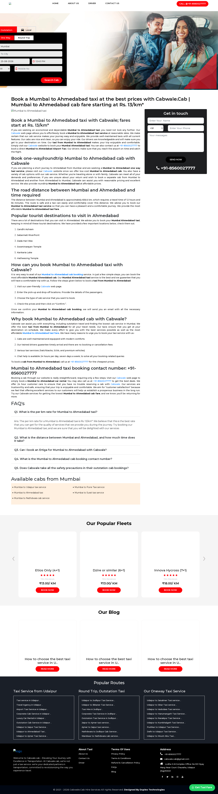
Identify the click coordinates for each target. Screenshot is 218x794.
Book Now (47, 590)
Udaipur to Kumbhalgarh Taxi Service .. (166, 722)
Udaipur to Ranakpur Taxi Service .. (164, 718)
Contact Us (112, 3)
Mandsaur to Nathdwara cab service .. (100, 736)
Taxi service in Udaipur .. (28, 700)
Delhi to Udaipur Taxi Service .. (162, 731)
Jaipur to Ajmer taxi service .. (96, 722)
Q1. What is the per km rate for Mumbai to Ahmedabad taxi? (55, 412)
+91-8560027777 (128, 145)
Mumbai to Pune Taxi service (90, 487)
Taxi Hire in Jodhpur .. (92, 709)
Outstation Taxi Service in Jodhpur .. (99, 718)
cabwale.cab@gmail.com (176, 759)
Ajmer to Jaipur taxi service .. (96, 727)
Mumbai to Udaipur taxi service (30, 487)
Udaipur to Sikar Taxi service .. (162, 705)
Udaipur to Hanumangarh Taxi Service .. (166, 714)
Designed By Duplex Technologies (144, 789)
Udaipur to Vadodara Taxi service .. (164, 709)
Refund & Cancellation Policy (125, 762)
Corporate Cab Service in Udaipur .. (33, 714)
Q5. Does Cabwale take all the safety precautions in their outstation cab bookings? (71, 468)
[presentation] (13, 558)
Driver (92, 3)
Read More (47, 669)
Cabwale (15, 133)
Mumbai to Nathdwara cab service (32, 498)
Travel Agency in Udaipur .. (29, 705)
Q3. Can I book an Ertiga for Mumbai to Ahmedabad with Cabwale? (60, 450)
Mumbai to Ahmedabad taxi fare (41, 333)
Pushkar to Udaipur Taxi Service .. (163, 727)
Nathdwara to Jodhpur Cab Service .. (100, 731)
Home (58, 3)
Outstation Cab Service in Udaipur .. (33, 722)
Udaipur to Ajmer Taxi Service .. (32, 736)
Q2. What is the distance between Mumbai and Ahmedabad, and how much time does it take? (74, 439)
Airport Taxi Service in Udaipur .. (32, 709)
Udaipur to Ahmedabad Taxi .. (31, 731)
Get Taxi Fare (203, 787)
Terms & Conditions (121, 758)
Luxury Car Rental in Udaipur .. (31, 718)
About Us (73, 3)
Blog (113, 771)
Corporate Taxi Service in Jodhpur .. (99, 714)
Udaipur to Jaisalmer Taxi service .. (164, 700)
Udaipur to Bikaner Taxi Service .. (98, 705)
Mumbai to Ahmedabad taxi (28, 492)
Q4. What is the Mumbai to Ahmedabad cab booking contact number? (63, 459)
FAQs (114, 767)
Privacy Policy (118, 754)
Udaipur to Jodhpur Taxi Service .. (98, 700)
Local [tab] (26, 30)
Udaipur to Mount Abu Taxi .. (161, 736)
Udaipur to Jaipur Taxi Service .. (31, 727)
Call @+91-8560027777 (192, 3)
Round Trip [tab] (24, 38)
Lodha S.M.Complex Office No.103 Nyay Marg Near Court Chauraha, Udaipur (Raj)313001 (182, 767)
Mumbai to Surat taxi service (89, 492)
